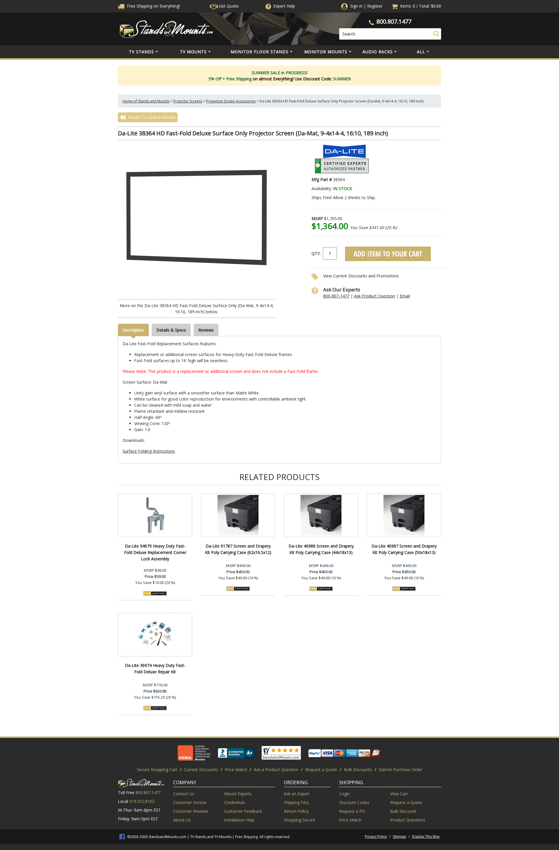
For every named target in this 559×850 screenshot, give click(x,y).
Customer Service (189, 802)
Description (133, 330)
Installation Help (239, 820)
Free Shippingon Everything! (153, 6)
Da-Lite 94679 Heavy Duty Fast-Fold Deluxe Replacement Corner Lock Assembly (155, 552)
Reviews (206, 330)
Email (405, 296)
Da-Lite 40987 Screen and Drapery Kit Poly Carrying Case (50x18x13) (404, 549)
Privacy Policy (376, 836)
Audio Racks (377, 51)
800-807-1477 (336, 296)
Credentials (234, 802)
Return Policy (296, 811)
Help (284, 6)
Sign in (356, 6)
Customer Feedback (243, 811)
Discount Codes (354, 802)
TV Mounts (193, 51)
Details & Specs (171, 330)
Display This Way (426, 836)
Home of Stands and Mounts (146, 101)
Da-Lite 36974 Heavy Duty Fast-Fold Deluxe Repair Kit (155, 668)
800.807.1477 (393, 21)
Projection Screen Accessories (231, 101)
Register (375, 6)
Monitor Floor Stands (260, 51)
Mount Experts (238, 793)
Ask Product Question (374, 296)
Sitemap (399, 836)
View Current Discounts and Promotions (361, 276)
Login (344, 793)
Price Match (236, 769)
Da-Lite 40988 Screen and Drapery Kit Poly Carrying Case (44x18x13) (321, 549)
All (421, 51)
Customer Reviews (190, 811)
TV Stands (141, 51)
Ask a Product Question (276, 769)
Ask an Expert (296, 793)
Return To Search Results (151, 117)
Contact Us (183, 793)
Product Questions (407, 820)
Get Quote (228, 6)
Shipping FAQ (296, 802)
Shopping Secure (299, 820)
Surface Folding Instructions (149, 451)
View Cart (399, 793)
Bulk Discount (403, 811)
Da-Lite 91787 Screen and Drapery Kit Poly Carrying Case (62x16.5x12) (238, 549)
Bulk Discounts (358, 769)
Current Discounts (201, 769)
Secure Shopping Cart (157, 769)
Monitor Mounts (325, 51)
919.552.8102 (141, 801)
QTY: (316, 253)
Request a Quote (321, 769)
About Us (182, 820)
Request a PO (352, 811)
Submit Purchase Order (400, 769)
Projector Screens (187, 101)
